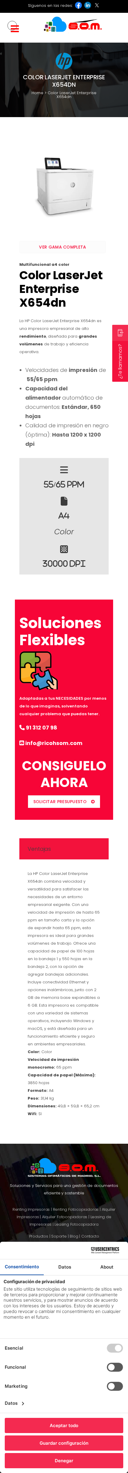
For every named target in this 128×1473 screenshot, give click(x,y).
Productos (38, 1236)
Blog (74, 1236)
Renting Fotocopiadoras (76, 1209)
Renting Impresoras (31, 1209)
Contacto (90, 1236)
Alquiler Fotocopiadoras (64, 1217)
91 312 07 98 (41, 727)
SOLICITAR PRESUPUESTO (60, 802)
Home (37, 93)
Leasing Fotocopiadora (76, 1224)
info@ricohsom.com (53, 743)
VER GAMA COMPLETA (62, 247)
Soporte (59, 1236)
